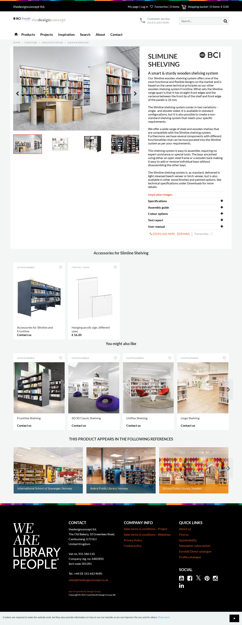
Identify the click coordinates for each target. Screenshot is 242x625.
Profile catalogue (190, 557)
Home (16, 42)
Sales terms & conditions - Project (145, 529)
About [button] (100, 34)
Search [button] (85, 34)
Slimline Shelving (78, 42)
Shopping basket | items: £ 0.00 (208, 6)
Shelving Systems (52, 42)
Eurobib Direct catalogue (195, 551)
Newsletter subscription (194, 545)
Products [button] (28, 34)
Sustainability (188, 540)
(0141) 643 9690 (158, 22)
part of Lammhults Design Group (85, 591)
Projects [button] (46, 34)
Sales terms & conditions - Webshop (147, 534)
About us (185, 529)
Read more (164, 617)
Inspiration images (160, 194)
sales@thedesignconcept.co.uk (88, 580)
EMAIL (185, 233)
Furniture (30, 42)
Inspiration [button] (66, 34)
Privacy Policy (133, 540)
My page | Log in (138, 6)
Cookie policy (132, 545)
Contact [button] (116, 34)
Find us (183, 534)
